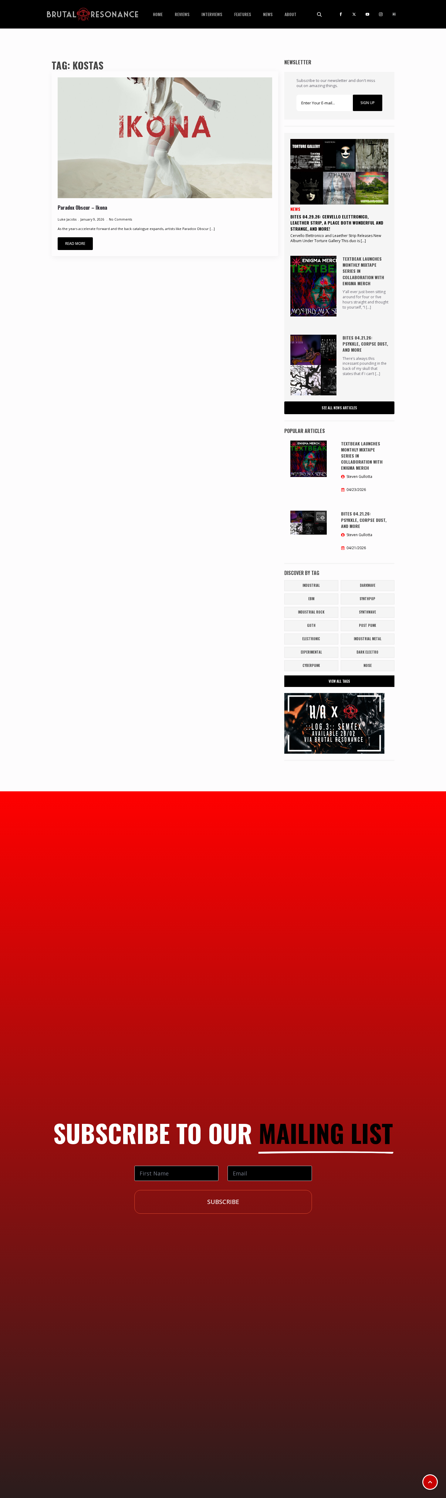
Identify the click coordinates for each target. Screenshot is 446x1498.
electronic (311, 638)
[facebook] (341, 14)
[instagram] (381, 14)
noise (367, 665)
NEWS (267, 14)
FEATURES (242, 14)
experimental (311, 652)
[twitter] (354, 14)
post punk (367, 625)
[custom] (394, 14)
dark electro (367, 652)
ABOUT (290, 14)
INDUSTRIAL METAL (367, 638)
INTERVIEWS (211, 14)
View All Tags (339, 681)
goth (311, 625)
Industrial (311, 585)
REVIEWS (182, 14)
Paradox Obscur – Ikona (82, 207)
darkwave (367, 585)
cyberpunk (311, 665)
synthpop (367, 598)
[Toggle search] (319, 14)
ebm (311, 598)
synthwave (367, 612)
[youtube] (367, 14)
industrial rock (311, 612)
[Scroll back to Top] (430, 1482)
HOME (158, 14)
